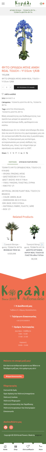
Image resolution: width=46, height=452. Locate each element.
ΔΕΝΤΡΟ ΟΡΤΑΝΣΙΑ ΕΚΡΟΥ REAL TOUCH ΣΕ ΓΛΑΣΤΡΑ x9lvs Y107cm (34, 252)
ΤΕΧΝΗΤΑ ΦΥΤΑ (29, 10)
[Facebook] (10, 153)
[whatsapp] (24, 153)
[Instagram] (11, 427)
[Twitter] (8, 153)
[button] (42, 244)
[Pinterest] (16, 153)
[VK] (13, 153)
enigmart (38, 435)
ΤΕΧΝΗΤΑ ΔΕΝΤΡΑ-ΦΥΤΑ (23, 12)
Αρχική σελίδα (15, 10)
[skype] (27, 153)
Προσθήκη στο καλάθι (26, 87)
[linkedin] (21, 153)
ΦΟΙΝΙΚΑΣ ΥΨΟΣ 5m (12, 250)
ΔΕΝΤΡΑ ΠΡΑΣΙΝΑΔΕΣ (15, 109)
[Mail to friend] (18, 153)
